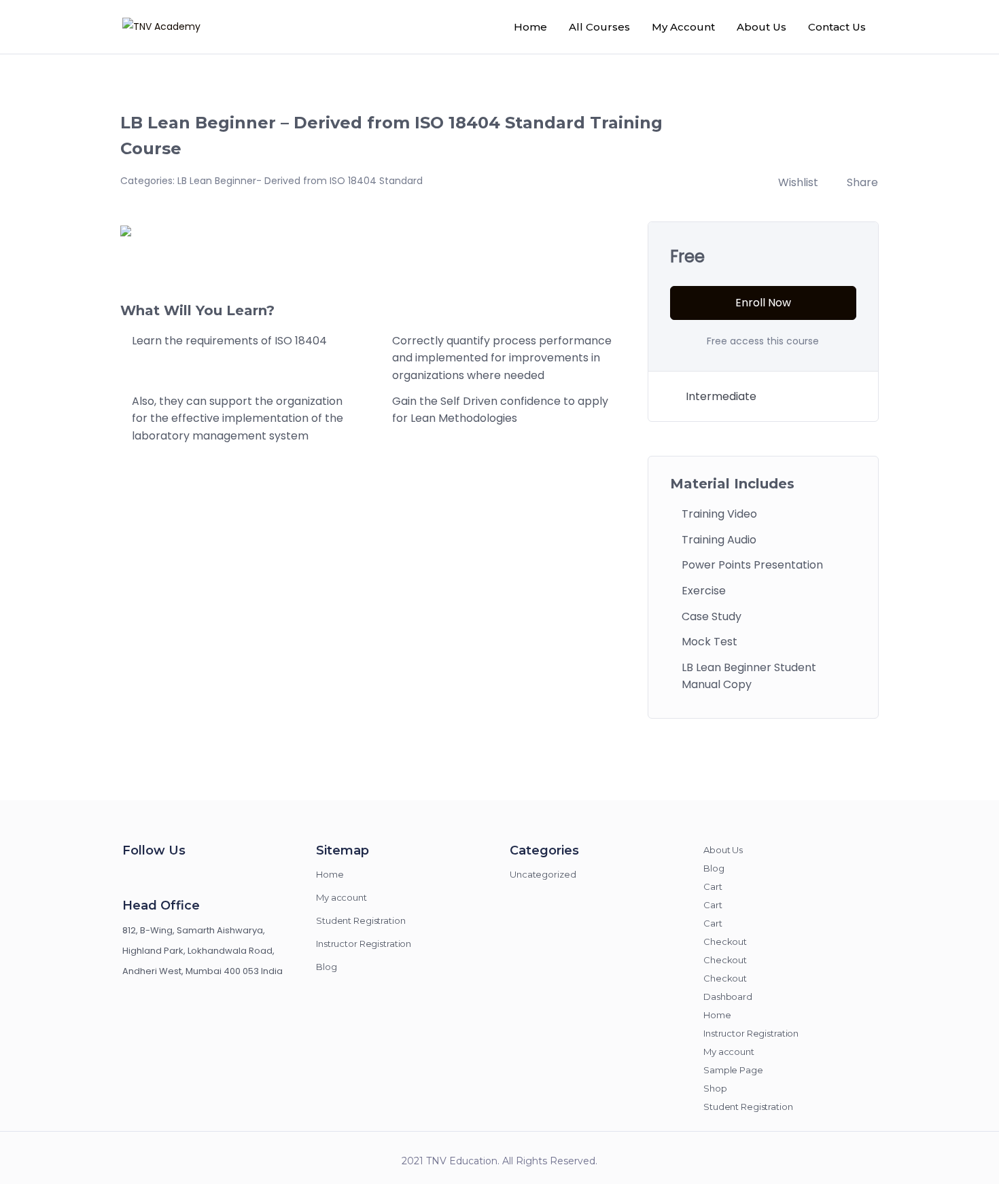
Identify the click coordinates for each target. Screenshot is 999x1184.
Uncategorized (543, 874)
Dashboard (727, 996)
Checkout (725, 941)
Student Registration (361, 920)
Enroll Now (763, 302)
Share (862, 182)
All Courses (599, 26)
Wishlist (798, 182)
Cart (712, 886)
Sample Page (733, 1069)
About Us (761, 26)
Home (530, 26)
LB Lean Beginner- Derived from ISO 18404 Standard (300, 180)
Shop (715, 1088)
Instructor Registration (363, 943)
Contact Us (837, 26)
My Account (683, 26)
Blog (326, 966)
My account (341, 897)
